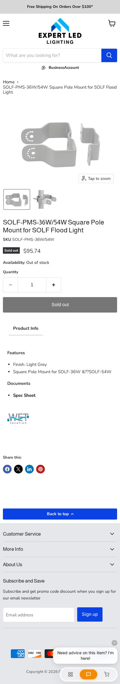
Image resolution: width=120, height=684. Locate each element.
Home (9, 82)
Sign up (90, 614)
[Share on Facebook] (7, 469)
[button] (17, 199)
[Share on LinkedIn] (29, 469)
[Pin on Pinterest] (40, 469)
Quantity (10, 272)
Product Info (25, 328)
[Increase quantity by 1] (53, 284)
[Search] (109, 55)
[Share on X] (18, 469)
